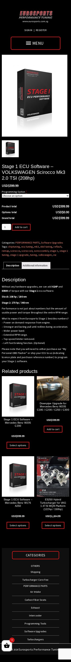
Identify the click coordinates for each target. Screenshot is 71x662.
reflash (57, 246)
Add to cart (21, 227)
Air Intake (35, 591)
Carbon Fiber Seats (35, 599)
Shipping (35, 572)
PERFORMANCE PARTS (27, 242)
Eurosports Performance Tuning (39, 649)
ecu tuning (27, 246)
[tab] (12, 265)
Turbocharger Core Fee (35, 579)
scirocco (15, 250)
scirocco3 (27, 250)
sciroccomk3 (41, 250)
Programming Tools (35, 623)
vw (54, 254)
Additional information (35, 265)
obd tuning (46, 246)
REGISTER (41, 30)
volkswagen (45, 254)
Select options (18, 445)
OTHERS (35, 566)
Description (12, 265)
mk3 (36, 246)
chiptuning (14, 246)
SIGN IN (28, 30)
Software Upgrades (52, 242)
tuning (33, 254)
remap (5, 250)
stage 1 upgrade (19, 254)
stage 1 (54, 250)
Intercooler (35, 615)
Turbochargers (35, 639)
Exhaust (35, 607)
